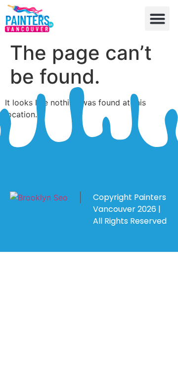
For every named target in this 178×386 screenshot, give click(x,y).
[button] (157, 18)
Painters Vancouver (129, 203)
